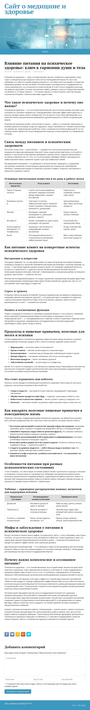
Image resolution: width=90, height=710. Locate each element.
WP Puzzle (82, 705)
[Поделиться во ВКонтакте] (12, 634)
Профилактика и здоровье (22, 72)
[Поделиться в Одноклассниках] (17, 634)
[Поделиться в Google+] (23, 634)
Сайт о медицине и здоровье (35, 8)
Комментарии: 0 (38, 72)
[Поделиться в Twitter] (28, 634)
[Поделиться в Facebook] (6, 634)
